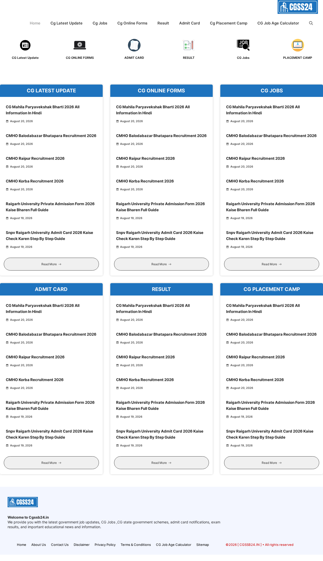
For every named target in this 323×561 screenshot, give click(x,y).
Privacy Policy (105, 545)
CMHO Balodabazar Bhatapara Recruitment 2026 (51, 135)
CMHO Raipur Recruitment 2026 (35, 158)
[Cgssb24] (298, 8)
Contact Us (60, 545)
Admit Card (189, 23)
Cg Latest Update (66, 23)
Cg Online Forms (132, 23)
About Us (38, 545)
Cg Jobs (100, 23)
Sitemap (202, 545)
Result (163, 23)
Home (35, 23)
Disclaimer (82, 545)
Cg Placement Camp (228, 23)
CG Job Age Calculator (278, 23)
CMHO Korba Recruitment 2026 (35, 181)
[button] (311, 23)
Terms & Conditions (136, 545)
